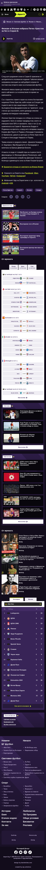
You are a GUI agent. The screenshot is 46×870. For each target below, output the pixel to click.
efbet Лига (13, 274)
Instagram (21, 176)
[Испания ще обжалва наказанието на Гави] (23, 438)
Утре (32, 267)
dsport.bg (10, 38)
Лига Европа (8, 770)
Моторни (28, 797)
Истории (6, 811)
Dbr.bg (33, 840)
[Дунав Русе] (31, 9)
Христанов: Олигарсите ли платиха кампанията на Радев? (31, 546)
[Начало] (4, 22)
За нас (5, 825)
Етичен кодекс (9, 818)
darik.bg (21, 550)
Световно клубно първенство (14, 777)
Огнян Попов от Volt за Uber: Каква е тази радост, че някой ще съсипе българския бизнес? (31, 537)
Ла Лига (12, 318)
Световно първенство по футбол (12, 773)
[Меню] (2, 14)
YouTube (5, 176)
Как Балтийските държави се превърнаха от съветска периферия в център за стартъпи (31, 557)
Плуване (28, 800)
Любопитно (29, 811)
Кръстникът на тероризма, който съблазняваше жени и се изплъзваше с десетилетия (30, 578)
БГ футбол (7, 744)
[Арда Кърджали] (14, 9)
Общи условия (31, 818)
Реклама (27, 825)
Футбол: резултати (10, 724)
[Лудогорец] (1, 9)
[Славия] (24, 9)
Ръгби (27, 805)
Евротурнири (8, 753)
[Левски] (11, 9)
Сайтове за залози (10, 719)
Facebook (29, 173)
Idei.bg (14, 840)
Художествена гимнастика (34, 794)
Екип (4, 814)
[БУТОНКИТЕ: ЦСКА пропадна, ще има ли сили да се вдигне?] (23, 500)
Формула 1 (28, 789)
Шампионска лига (31, 767)
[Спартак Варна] (21, 9)
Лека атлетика (8, 792)
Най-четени (7, 456)
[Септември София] (28, 10)
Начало (9, 22)
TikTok (12, 176)
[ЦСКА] (5, 9)
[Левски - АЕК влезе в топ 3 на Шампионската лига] (23, 488)
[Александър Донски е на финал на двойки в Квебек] (23, 414)
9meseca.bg (33, 835)
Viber (36, 173)
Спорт (5, 783)
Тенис (5, 789)
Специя (38, 190)
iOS (11, 183)
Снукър (6, 803)
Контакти (6, 821)
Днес (22, 267)
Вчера (13, 267)
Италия (31, 22)
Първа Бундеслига (10, 764)
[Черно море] (41, 9)
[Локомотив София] (37, 9)
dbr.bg (21, 542)
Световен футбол (20, 22)
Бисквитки (28, 821)
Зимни (6, 797)
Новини (6, 740)
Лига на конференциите (33, 770)
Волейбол (7, 786)
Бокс (5, 794)
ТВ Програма (30, 814)
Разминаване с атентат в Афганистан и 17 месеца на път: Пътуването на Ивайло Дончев (31, 568)
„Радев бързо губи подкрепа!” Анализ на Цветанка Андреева (29, 587)
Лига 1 (11, 361)
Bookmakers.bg (8, 722)
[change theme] (42, 14)
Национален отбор (31, 750)
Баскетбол (28, 786)
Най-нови (7, 406)
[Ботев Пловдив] (18, 9)
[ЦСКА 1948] (8, 9)
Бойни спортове (9, 800)
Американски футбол (11, 805)
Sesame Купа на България (13, 750)
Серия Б (19, 190)
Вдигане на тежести (31, 792)
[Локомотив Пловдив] (34, 9)
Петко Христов (8, 190)
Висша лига (13, 289)
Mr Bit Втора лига (15, 389)
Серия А (11, 337)
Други (27, 777)
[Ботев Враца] (44, 9)
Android (5, 183)
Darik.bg (13, 835)
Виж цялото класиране (22, 706)
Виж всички (21, 397)
